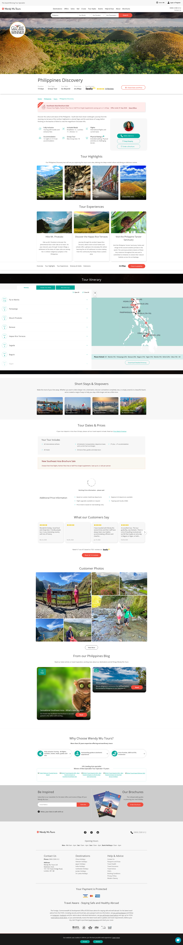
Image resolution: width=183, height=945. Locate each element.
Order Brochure (135, 805)
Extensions (87, 266)
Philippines (47, 99)
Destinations (57, 9)
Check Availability (136, 266)
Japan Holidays (80, 864)
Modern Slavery (112, 878)
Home (40, 99)
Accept (85, 941)
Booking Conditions (113, 873)
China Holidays (80, 859)
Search (125, 15)
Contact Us (177, 10)
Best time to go (65, 287)
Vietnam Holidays (81, 862)
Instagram (91, 832)
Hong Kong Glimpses (128, 411)
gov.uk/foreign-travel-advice (109, 915)
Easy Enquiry (128, 141)
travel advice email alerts (59, 918)
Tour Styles (92, 9)
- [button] (95, 296)
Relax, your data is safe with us (52, 812)
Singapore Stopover (100, 411)
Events (100, 9)
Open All (77, 292)
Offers (66, 9)
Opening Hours (91, 841)
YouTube (98, 832)
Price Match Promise (119, 431)
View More (91, 647)
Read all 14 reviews (91, 555)
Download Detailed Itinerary (137, 363)
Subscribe (83, 804)
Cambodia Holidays (82, 869)
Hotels (45, 287)
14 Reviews (109, 89)
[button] (178, 940)
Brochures (126, 9)
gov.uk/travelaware (119, 913)
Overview (40, 266)
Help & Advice (115, 856)
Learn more (116, 938)
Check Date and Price (135, 88)
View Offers (133, 108)
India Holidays (80, 866)
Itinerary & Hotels (76, 266)
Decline (98, 941)
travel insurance (93, 920)
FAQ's (109, 871)
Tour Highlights (50, 266)
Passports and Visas (113, 862)
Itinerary (26, 287)
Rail (78, 9)
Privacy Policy (111, 876)
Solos (73, 9)
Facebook (85, 832)
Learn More (103, 136)
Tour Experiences (62, 266)
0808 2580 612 (175, 8)
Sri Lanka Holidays (82, 873)
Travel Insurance (112, 866)
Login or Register (175, 2)
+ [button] (95, 293)
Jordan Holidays (81, 871)
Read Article (81, 715)
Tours (55, 99)
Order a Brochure (128, 146)
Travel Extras (111, 869)
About (118, 9)
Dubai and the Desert (45, 411)
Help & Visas (109, 9)
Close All (86, 292)
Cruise (83, 9)
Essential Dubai (72, 411)
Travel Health (111, 864)
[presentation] (144, 532)
